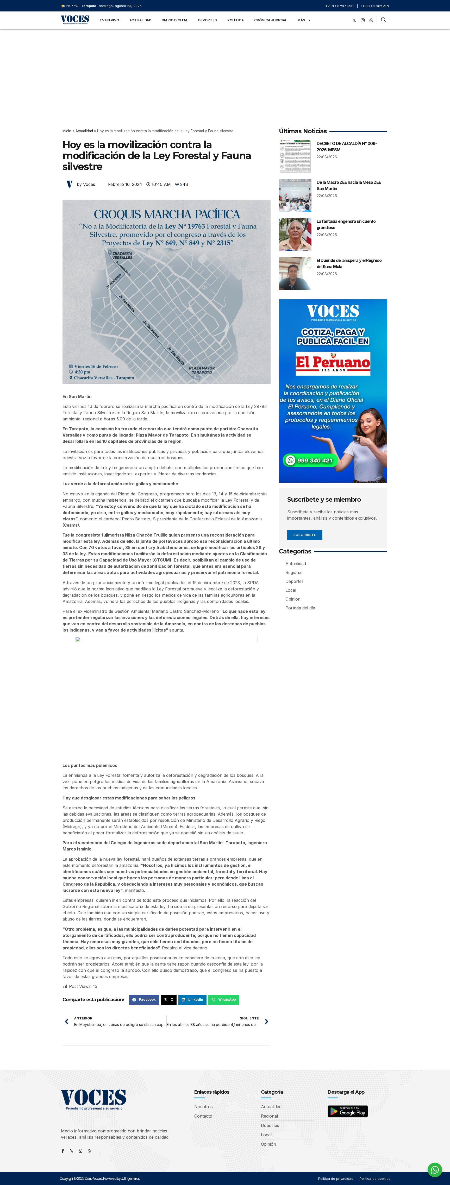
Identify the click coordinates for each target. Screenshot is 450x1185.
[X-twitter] (354, 20)
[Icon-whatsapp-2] (371, 20)
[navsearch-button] (383, 20)
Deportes (207, 20)
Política (235, 20)
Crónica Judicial (270, 20)
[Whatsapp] (89, 1151)
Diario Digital (175, 20)
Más (301, 20)
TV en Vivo (109, 20)
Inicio (67, 131)
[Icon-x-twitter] (71, 1151)
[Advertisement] (225, 67)
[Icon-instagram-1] (362, 20)
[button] (144, 1000)
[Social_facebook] (345, 20)
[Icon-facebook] (63, 1151)
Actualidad (140, 20)
